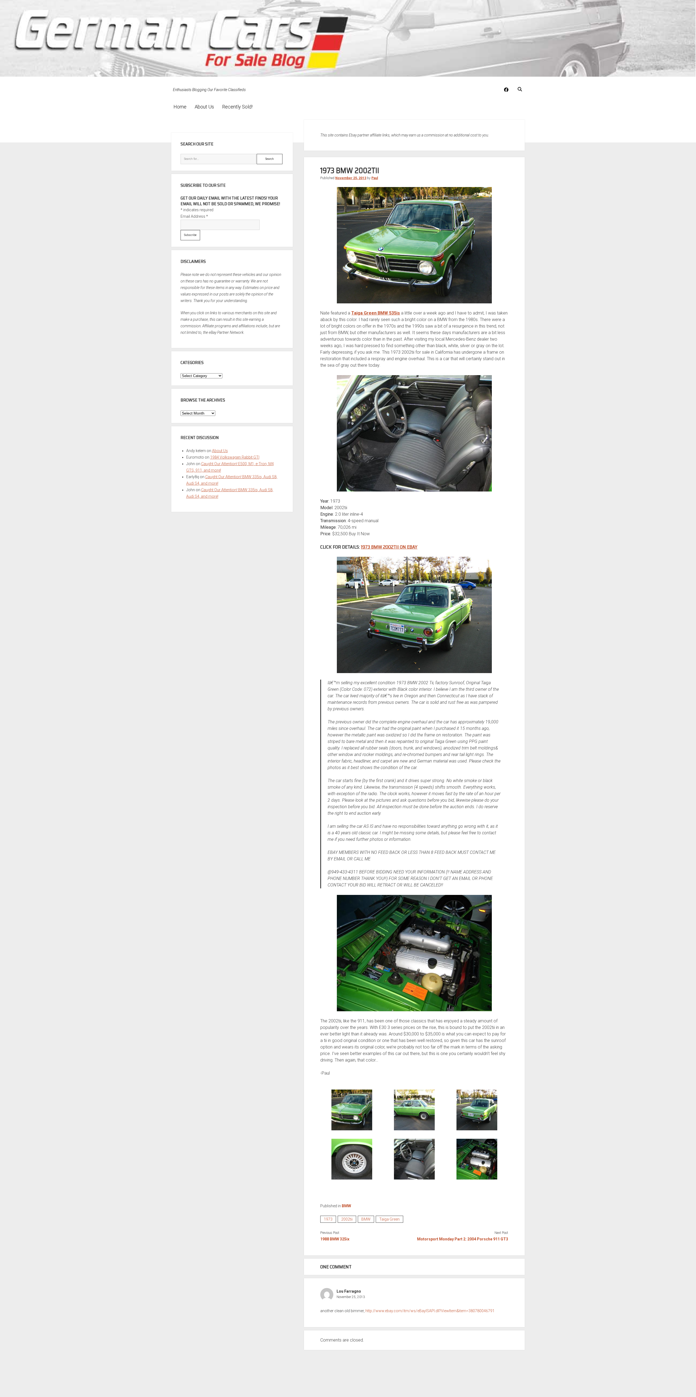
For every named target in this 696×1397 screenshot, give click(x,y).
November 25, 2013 (350, 178)
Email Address (194, 216)
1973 (328, 1219)
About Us (204, 107)
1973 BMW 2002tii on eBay (389, 547)
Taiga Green (389, 1219)
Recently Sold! (237, 107)
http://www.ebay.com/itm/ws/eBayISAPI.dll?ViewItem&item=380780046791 (430, 1311)
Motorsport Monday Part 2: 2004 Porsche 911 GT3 (462, 1239)
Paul (374, 178)
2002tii (347, 1219)
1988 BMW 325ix (334, 1239)
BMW (346, 1206)
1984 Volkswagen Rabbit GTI (234, 457)
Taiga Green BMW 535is (375, 313)
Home (180, 107)
